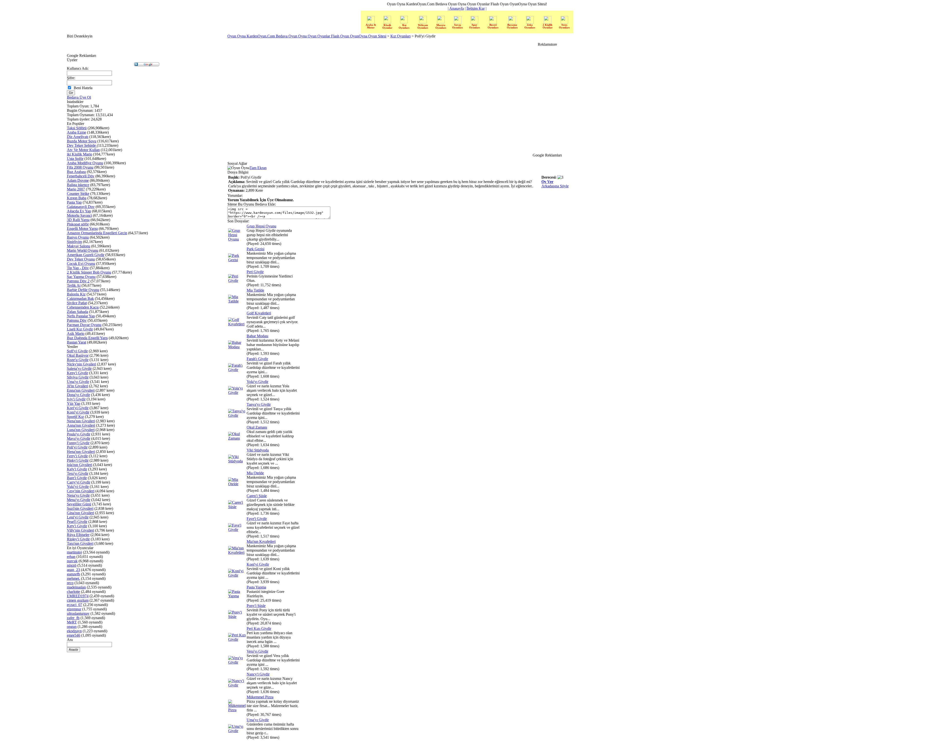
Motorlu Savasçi (79, 215)
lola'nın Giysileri (79, 465)
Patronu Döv (77, 320)
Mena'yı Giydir (78, 500)
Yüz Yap (73, 403)
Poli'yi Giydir (77, 447)
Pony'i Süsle (256, 606)
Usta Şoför (75, 158)
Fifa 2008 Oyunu (80, 167)
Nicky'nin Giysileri (81, 364)
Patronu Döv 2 (78, 281)
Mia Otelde (255, 473)
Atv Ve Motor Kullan (83, 150)
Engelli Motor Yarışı (82, 228)
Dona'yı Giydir (78, 395)
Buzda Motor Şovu (81, 141)
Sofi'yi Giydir (77, 351)
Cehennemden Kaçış (83, 307)
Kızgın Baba (76, 198)
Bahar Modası (257, 336)
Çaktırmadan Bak (80, 298)
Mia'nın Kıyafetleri (261, 541)
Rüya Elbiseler (78, 535)
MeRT (72, 622)
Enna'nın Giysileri (81, 390)
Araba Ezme (76, 132)
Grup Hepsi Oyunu (261, 226)
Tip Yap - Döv (78, 268)
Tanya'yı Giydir (259, 404)
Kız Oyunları (400, 36)
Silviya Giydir (78, 377)
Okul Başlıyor (78, 355)
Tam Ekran (258, 168)
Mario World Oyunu (82, 250)
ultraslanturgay (78, 613)
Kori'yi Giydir (78, 408)
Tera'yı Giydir (77, 473)
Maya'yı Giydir (78, 438)
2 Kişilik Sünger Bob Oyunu (89, 272)
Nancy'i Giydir (258, 674)
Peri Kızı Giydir (259, 628)
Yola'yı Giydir (257, 382)
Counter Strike (78, 193)
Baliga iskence (78, 185)
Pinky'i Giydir (78, 460)
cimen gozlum (78, 600)
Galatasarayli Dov (81, 207)
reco (70, 583)
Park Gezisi (255, 249)
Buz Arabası (76, 172)
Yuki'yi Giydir (78, 487)
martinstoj (74, 552)
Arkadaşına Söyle (555, 186)
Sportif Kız (75, 417)
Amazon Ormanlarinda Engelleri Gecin (97, 233)
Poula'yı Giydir (78, 434)
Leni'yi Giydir (78, 517)
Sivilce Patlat (77, 303)
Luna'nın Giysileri (81, 430)
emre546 (73, 635)
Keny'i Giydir (77, 373)
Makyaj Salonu (78, 246)
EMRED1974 (78, 596)
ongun (72, 626)
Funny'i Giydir (78, 443)
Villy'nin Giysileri (80, 530)
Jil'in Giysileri (77, 386)
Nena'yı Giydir (78, 495)
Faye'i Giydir (257, 519)
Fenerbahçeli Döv (80, 176)
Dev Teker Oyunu (81, 259)
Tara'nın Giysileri (80, 543)
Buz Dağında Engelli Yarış (87, 338)
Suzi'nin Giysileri (80, 508)
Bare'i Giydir (77, 478)
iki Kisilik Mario (79, 154)
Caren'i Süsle (257, 496)
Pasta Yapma (256, 587)
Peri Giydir (255, 272)
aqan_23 (73, 570)
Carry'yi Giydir (78, 482)
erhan (71, 556)
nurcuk (72, 561)
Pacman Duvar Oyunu (84, 325)
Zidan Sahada (77, 312)
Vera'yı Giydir (257, 651)
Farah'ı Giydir (257, 359)
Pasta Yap (74, 202)
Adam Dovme (78, 180)
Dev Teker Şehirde (82, 145)
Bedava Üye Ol (79, 97)
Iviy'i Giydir (76, 399)
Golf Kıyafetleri (259, 313)
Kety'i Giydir (77, 526)
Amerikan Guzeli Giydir (85, 255)
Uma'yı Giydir (78, 382)
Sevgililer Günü (79, 504)
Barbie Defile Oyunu (83, 290)
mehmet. (73, 578)
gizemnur (74, 609)
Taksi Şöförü (77, 128)
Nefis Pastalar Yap (81, 316)
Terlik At (74, 285)
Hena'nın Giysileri (81, 452)
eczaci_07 (74, 605)
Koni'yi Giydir (78, 412)
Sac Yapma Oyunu (81, 277)
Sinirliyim (74, 242)
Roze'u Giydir (78, 360)
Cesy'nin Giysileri (80, 491)
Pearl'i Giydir (77, 522)
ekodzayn (74, 631)
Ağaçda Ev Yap (79, 211)
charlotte (73, 591)
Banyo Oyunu (78, 237)
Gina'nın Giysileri (80, 513)
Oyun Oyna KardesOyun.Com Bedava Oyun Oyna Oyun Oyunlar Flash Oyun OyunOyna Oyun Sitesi (306, 36)
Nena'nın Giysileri (81, 421)
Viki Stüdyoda (258, 450)
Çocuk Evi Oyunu (81, 263)
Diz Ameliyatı (77, 137)
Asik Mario (75, 333)
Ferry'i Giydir (77, 456)
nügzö (71, 565)
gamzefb (73, 574)
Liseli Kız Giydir (80, 329)
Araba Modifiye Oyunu (85, 163)
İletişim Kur (476, 8)
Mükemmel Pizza (260, 697)
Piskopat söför (78, 224)
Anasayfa (456, 8)
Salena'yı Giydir (79, 368)
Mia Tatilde (255, 290)
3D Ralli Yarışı (78, 220)
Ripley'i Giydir (78, 539)
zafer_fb (73, 618)
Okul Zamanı (257, 427)
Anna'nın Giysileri (81, 425)
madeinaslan (76, 587)
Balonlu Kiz (76, 294)
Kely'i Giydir (77, 469)
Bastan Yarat (76, 342)
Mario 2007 (76, 189)
